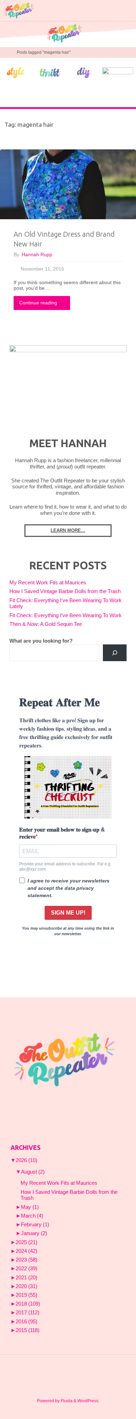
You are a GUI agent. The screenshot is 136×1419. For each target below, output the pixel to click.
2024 (26, 1251)
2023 (26, 1260)
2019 (26, 1295)
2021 (26, 1277)
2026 (26, 1160)
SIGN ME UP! (68, 913)
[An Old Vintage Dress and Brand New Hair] (68, 184)
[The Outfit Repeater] (19, 10)
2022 (26, 1268)
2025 (26, 1242)
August (33, 1172)
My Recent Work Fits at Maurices (47, 582)
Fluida (66, 1400)
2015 (27, 1330)
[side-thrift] (50, 72)
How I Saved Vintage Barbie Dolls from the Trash (65, 591)
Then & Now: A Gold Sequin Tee (45, 624)
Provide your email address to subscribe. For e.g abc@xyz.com (65, 866)
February (35, 1224)
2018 (28, 1304)
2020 (26, 1286)
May (30, 1207)
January (34, 1233)
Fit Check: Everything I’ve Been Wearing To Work (65, 615)
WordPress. (88, 1400)
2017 (27, 1312)
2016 (26, 1321)
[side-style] (15, 72)
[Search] (115, 652)
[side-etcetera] (118, 72)
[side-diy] (83, 72)
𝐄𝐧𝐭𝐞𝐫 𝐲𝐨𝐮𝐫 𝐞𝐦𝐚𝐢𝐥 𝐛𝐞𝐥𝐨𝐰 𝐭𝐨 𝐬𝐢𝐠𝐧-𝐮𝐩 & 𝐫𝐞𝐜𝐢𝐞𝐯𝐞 (62, 833)
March (32, 1216)
